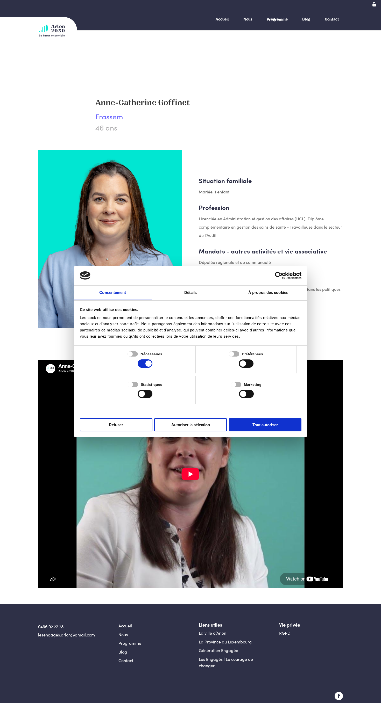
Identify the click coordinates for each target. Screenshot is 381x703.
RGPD (285, 633)
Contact (332, 19)
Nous (247, 19)
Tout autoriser (265, 425)
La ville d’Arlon (212, 633)
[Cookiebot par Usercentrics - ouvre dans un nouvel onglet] (278, 275)
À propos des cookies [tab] (268, 292)
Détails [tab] (190, 292)
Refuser (116, 425)
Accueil (222, 19)
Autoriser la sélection (190, 425)
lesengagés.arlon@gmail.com (66, 634)
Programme (277, 19)
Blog (306, 19)
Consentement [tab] (112, 292)
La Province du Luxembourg (225, 641)
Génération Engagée (218, 650)
